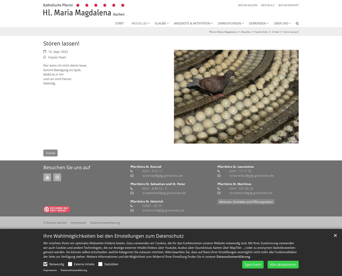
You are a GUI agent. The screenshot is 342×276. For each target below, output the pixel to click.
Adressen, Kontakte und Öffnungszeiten (246, 202)
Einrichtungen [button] (229, 23)
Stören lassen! (291, 32)
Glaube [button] (160, 23)
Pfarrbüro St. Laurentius (236, 167)
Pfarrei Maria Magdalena (223, 32)
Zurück (50, 153)
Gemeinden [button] (257, 23)
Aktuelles (246, 32)
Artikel (275, 32)
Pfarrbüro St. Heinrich (146, 201)
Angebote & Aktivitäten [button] (192, 23)
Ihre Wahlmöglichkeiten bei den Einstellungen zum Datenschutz (113, 236)
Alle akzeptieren (283, 264)
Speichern (253, 264)
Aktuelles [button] (139, 23)
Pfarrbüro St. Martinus (234, 184)
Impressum (50, 270)
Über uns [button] (281, 23)
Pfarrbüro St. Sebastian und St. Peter (157, 184)
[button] (295, 24)
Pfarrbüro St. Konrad (145, 167)
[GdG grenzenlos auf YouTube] (47, 177)
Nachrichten (261, 32)
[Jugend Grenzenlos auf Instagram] (57, 177)
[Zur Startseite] (83, 10)
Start (119, 23)
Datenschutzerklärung (233, 257)
